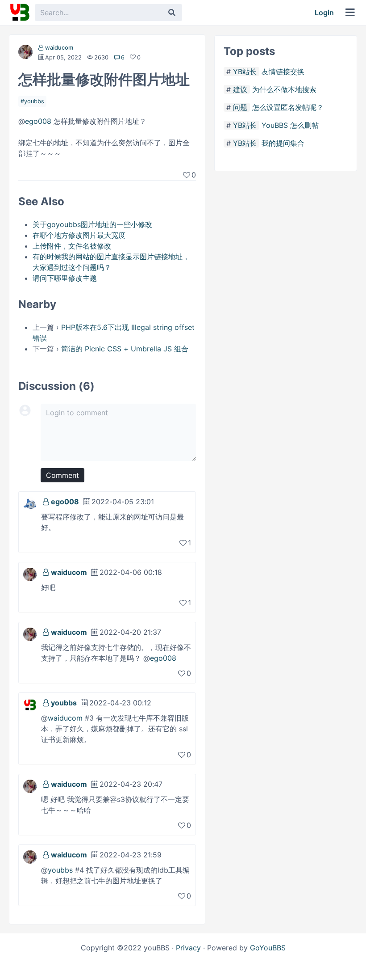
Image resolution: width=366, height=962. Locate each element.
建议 (240, 89)
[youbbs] (30, 704)
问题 (240, 107)
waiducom (59, 47)
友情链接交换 (283, 71)
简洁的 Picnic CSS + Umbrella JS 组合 (124, 348)
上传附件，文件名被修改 (72, 245)
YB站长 (245, 71)
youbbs (34, 101)
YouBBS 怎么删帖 (290, 125)
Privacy (188, 947)
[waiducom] (25, 53)
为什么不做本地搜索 (284, 89)
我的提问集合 (283, 143)
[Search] (172, 12)
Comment (62, 475)
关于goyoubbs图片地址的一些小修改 (92, 224)
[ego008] (30, 503)
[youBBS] (19, 12)
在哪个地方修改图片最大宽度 (79, 235)
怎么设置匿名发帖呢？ (288, 107)
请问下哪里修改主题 (65, 278)
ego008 (38, 121)
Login (324, 12)
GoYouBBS (268, 947)
